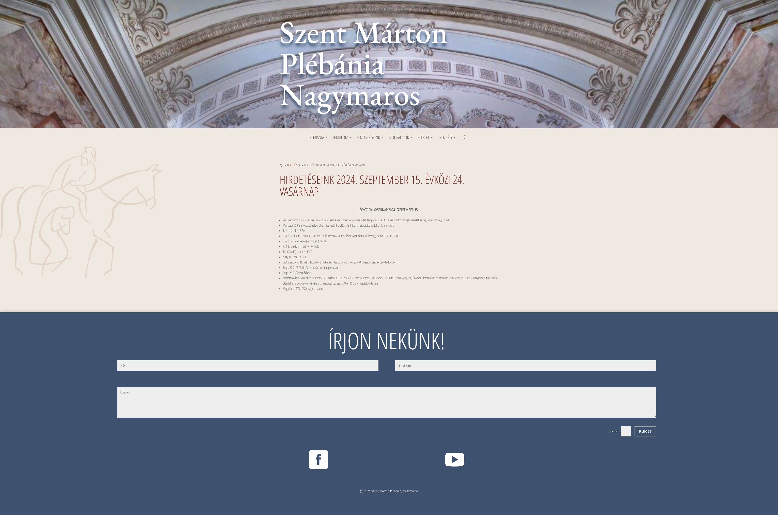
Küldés (645, 431)
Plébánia (317, 138)
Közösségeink (368, 138)
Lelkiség (445, 138)
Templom (340, 138)
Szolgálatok (398, 138)
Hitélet (423, 138)
